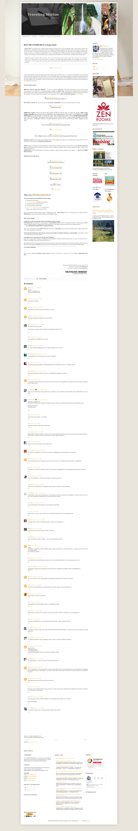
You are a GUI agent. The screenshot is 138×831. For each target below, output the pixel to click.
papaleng (29, 528)
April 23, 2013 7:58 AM (35, 545)
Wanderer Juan (31, 484)
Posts (95, 66)
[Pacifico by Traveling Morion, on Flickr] (56, 183)
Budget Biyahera (31, 493)
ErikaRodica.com (31, 519)
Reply (29, 294)
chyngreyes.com (31, 637)
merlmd (29, 627)
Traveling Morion (84, 268)
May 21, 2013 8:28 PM (39, 708)
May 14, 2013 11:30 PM (37, 696)
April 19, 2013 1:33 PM (37, 299)
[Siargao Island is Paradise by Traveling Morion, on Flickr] (51, 97)
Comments (96, 69)
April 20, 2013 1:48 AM (38, 324)
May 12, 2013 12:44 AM (37, 667)
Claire (29, 423)
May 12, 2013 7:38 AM (36, 678)
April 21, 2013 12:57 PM (35, 414)
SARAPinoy (34, 36)
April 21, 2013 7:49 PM (39, 431)
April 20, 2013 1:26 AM (37, 307)
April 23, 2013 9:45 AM (37, 558)
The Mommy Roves (32, 450)
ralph (29, 467)
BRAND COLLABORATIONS (53, 36)
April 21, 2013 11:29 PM (37, 458)
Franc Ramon (30, 503)
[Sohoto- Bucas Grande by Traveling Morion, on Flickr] (55, 68)
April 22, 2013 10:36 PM (40, 519)
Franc (29, 441)
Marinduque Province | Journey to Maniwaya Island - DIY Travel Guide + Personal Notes (68, 795)
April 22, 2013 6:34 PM (39, 492)
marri (29, 602)
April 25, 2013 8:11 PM (36, 627)
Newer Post (26, 739)
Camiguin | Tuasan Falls (60, 782)
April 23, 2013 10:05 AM (38, 576)
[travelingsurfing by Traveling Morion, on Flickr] (55, 189)
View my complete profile (97, 59)
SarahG (29, 585)
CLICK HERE (79, 94)
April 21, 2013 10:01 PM (35, 441)
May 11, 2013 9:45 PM (38, 658)
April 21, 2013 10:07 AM (42, 399)
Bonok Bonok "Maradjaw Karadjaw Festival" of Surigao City (67, 800)
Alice (29, 362)
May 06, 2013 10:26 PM (37, 646)
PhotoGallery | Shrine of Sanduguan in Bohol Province (66, 806)
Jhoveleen (30, 558)
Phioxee (29, 593)
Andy (29, 686)
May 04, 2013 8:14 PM (39, 637)
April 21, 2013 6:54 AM (35, 379)
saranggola (30, 646)
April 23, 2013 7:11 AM (38, 536)
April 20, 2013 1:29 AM (37, 316)
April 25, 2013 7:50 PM (35, 619)
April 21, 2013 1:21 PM (35, 423)
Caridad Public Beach (31, 202)
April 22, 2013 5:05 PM (37, 475)
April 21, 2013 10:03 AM (42, 389)
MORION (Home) (26, 36)
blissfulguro (30, 345)
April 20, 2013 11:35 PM (42, 354)
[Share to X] (43, 278)
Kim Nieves (30, 476)
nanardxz (30, 610)
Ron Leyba (30, 576)
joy (28, 511)
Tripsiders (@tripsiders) (33, 566)
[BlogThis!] (41, 278)
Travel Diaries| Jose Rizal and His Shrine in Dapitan (66, 761)
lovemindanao (30, 537)
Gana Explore (30, 658)
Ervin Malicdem (31, 708)
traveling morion (32, 778)
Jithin (29, 415)
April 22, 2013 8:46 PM (34, 511)
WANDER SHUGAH (32, 354)
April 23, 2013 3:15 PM (35, 593)
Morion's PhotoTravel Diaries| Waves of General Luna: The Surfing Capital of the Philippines (68, 789)
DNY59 (80, 820)
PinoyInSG (30, 696)
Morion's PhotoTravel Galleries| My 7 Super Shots (65, 766)
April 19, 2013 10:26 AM (36, 287)
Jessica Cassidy (31, 432)
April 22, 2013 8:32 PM (38, 502)
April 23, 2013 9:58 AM (42, 566)
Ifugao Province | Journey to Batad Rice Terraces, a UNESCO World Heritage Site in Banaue (103, 211)
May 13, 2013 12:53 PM (35, 686)
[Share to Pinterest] (46, 278)
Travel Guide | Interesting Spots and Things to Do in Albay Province (69, 777)
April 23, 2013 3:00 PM (36, 584)
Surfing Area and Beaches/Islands (34, 207)
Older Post (85, 739)
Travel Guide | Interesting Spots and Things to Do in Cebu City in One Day (69, 771)
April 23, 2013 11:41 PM (37, 610)
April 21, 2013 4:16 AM (40, 371)
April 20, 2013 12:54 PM (38, 345)
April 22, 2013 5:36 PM (39, 484)
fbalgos (29, 287)
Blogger (88, 820)
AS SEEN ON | (42, 36)
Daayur (29, 337)
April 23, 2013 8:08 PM (35, 602)
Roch (29, 379)
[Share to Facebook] (44, 278)
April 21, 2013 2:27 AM (35, 362)
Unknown (30, 299)
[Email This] (40, 278)
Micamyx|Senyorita (32, 371)
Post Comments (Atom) (33, 742)
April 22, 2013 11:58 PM (37, 528)
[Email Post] (37, 278)
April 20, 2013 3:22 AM (36, 337)
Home (56, 739)
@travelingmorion (83, 266)
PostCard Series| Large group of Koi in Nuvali (65, 758)
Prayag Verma (30, 324)
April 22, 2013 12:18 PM (35, 467)
